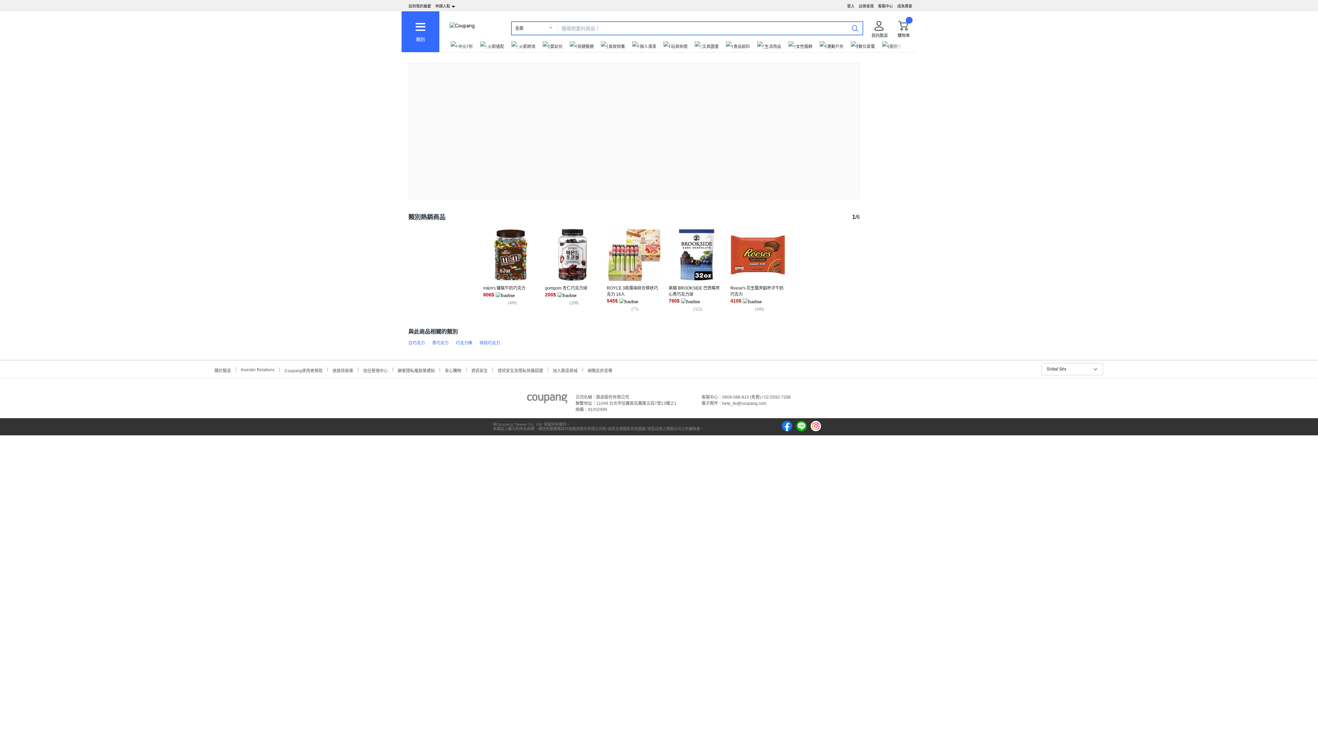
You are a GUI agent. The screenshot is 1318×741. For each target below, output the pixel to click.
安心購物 (453, 370)
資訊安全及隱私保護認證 (520, 370)
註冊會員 (866, 6)
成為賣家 (904, 6)
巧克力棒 (464, 343)
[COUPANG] (547, 400)
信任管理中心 (375, 370)
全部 (519, 28)
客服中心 (885, 6)
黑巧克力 (440, 343)
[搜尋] (855, 28)
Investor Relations (258, 369)
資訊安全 (479, 370)
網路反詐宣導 (600, 370)
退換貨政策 (343, 370)
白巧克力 (416, 343)
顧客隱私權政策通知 (416, 370)
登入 (851, 6)
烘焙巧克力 (489, 343)
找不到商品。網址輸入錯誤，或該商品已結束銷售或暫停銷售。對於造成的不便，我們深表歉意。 (634, 125)
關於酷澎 (223, 370)
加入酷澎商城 (565, 370)
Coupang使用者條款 (304, 370)
